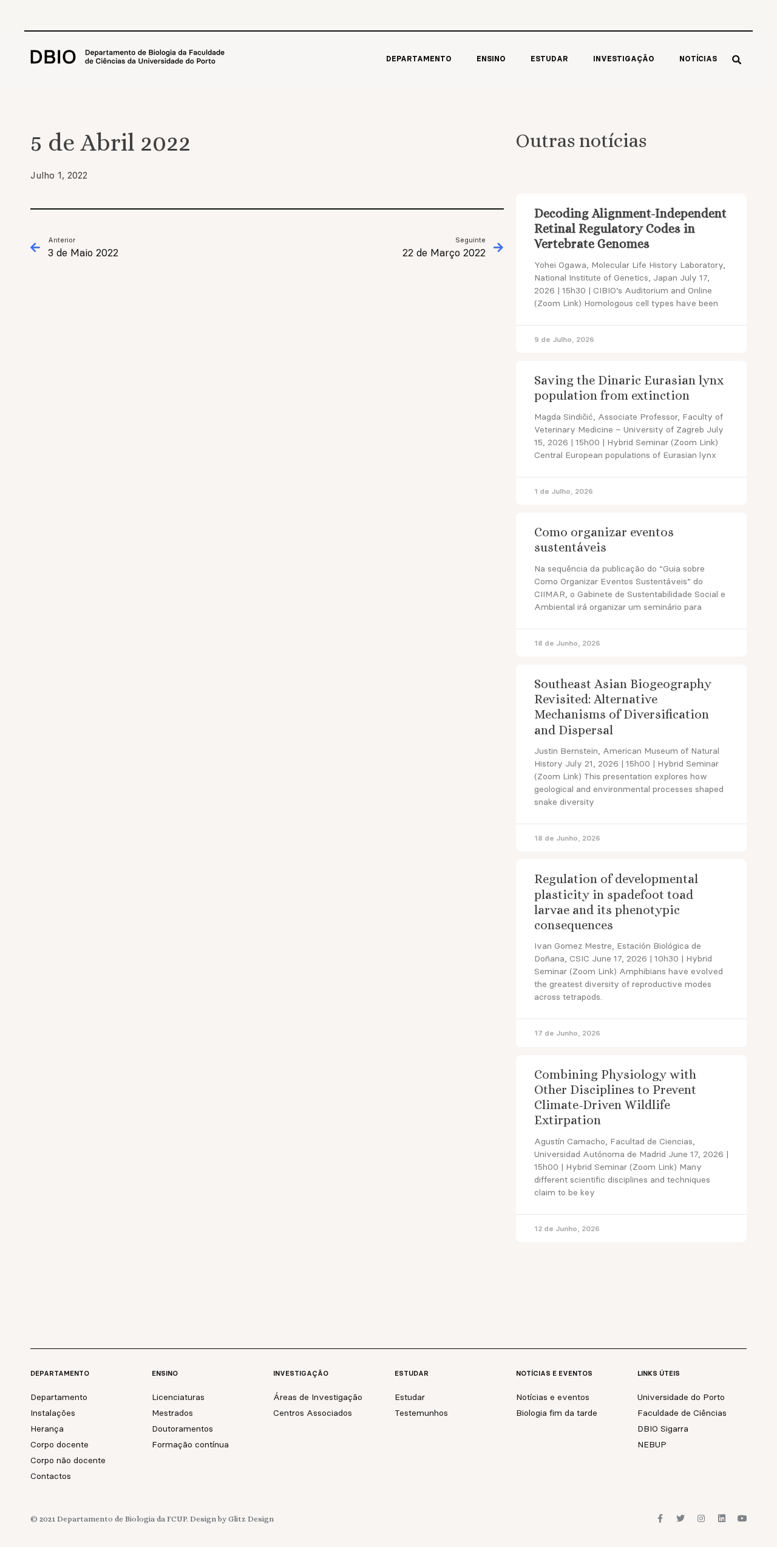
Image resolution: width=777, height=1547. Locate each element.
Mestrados (172, 1412)
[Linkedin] (722, 1518)
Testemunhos (421, 1412)
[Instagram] (701, 1518)
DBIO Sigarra (662, 1428)
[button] (737, 60)
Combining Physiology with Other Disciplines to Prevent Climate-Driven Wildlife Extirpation (615, 1097)
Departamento (419, 58)
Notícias (698, 58)
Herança (47, 1428)
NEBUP (652, 1444)
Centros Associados (312, 1412)
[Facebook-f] (660, 1518)
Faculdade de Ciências (682, 1412)
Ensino (491, 58)
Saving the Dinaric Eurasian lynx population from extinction (629, 388)
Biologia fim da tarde (556, 1412)
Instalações (52, 1412)
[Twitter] (680, 1518)
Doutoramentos (182, 1428)
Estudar (549, 58)
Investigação (623, 58)
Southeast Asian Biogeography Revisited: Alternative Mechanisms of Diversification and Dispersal (622, 707)
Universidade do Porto (681, 1397)
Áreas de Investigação (317, 1397)
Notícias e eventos (552, 1397)
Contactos (50, 1475)
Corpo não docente (68, 1460)
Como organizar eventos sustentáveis (604, 540)
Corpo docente (59, 1444)
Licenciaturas (178, 1397)
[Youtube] (742, 1518)
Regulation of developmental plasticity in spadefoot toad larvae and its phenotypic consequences (616, 902)
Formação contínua (190, 1444)
